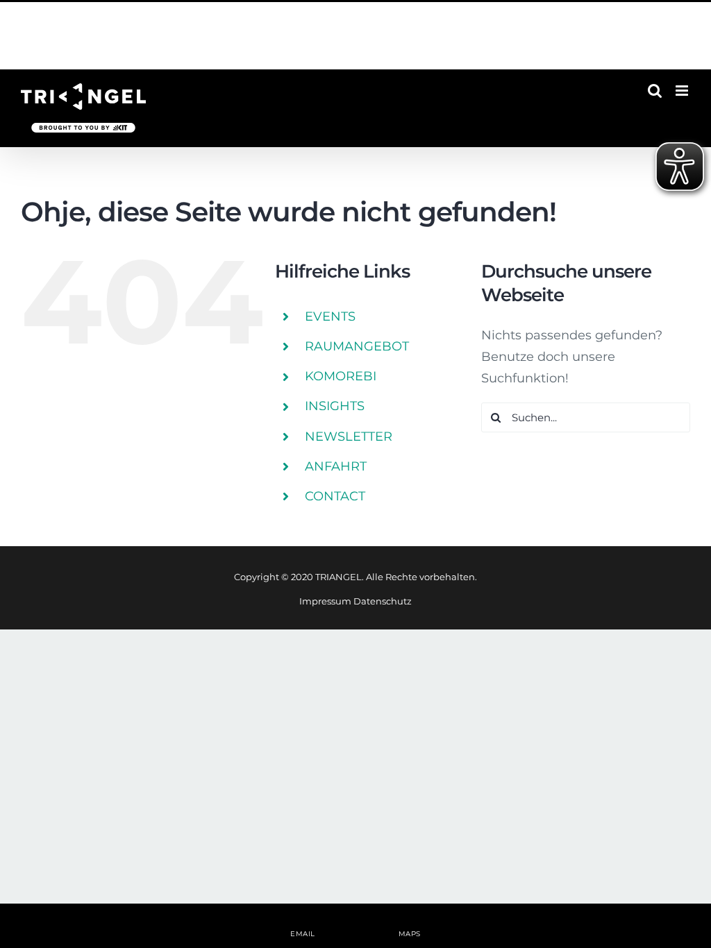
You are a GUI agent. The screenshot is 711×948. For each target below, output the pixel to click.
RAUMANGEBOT (357, 346)
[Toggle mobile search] (655, 90)
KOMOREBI (340, 376)
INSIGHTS (335, 406)
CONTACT (335, 496)
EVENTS (330, 316)
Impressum (325, 601)
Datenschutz (382, 601)
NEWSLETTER (348, 436)
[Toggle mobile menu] (683, 90)
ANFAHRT (336, 466)
